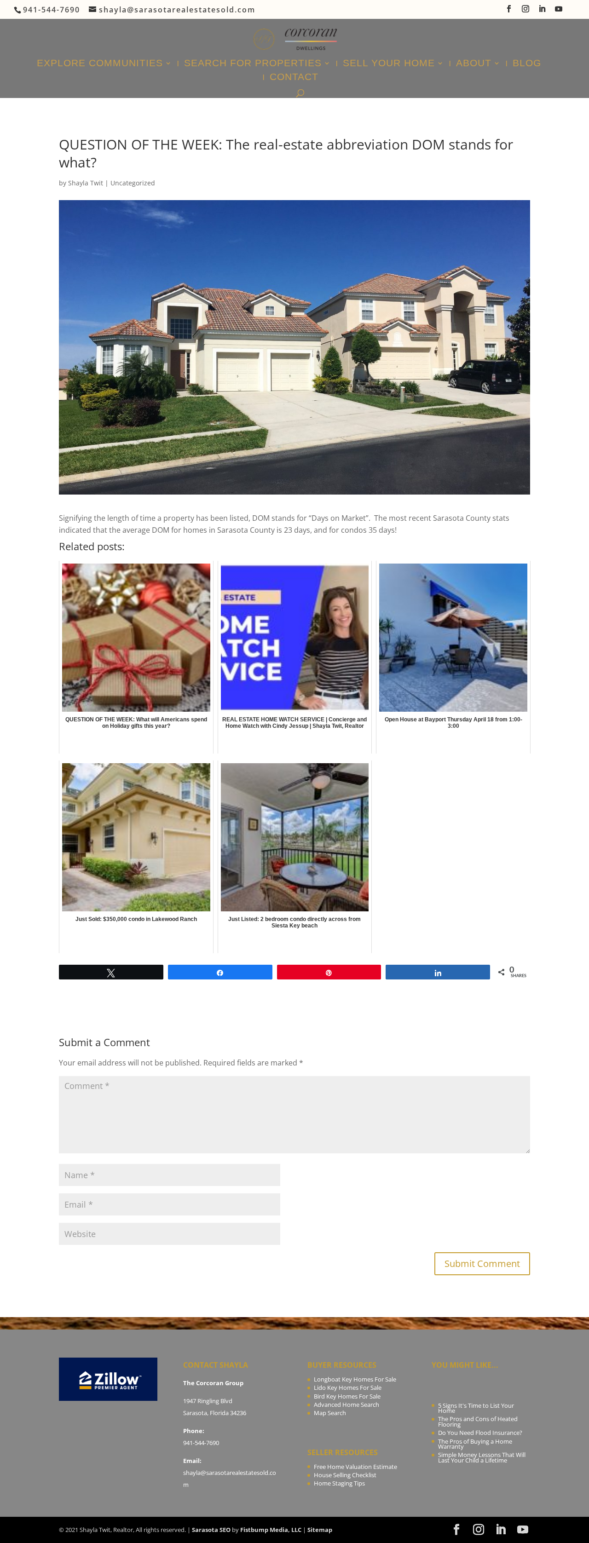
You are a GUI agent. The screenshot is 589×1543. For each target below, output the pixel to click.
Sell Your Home (389, 64)
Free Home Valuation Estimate (355, 1466)
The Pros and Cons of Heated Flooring (478, 1421)
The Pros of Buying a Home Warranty (475, 1444)
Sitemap (319, 1530)
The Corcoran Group (213, 1383)
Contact (294, 78)
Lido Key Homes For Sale (347, 1387)
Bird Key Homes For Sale (347, 1396)
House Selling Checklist (345, 1475)
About (473, 64)
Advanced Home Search (346, 1404)
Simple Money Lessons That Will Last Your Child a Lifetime (481, 1457)
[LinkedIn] (542, 11)
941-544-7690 (201, 1443)
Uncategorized (132, 182)
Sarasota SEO (211, 1530)
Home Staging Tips (339, 1483)
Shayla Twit (85, 182)
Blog (527, 64)
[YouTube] (559, 11)
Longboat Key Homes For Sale (355, 1379)
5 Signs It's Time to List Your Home (476, 1408)
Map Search (330, 1413)
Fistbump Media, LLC (270, 1530)
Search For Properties (253, 64)
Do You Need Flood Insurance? (480, 1432)
